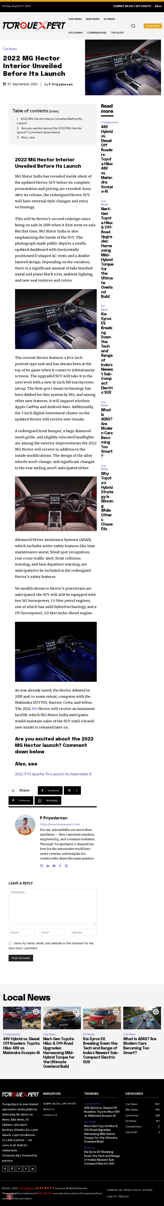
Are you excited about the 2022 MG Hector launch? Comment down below (49, 130)
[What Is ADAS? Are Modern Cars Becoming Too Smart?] (142, 1018)
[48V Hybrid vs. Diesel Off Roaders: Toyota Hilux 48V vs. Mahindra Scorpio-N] (22, 1018)
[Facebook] (19, 1169)
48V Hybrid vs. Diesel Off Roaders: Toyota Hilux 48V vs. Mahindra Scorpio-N (107, 159)
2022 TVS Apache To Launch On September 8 (53, 774)
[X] (60, 864)
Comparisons (109, 122)
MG (35, 709)
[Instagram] (41, 864)
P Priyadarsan (61, 84)
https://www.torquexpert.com (60, 824)
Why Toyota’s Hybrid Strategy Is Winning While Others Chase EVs (107, 501)
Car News (10, 49)
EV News (104, 307)
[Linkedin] (47, 864)
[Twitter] (26, 1169)
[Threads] (66, 864)
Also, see (28, 137)
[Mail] (54, 864)
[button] (133, 26)
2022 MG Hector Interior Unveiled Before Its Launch (49, 121)
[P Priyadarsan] (25, 841)
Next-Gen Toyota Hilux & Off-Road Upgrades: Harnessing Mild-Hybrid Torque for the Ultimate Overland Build (58, 1053)
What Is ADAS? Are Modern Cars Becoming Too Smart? (107, 433)
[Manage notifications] (9, 1196)
